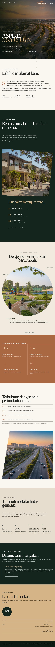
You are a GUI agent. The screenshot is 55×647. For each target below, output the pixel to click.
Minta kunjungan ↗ (42, 3)
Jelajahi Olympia (31, 51)
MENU (51, 3)
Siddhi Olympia (9, 3)
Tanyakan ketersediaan (14, 227)
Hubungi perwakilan (10, 574)
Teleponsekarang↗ (7, 611)
